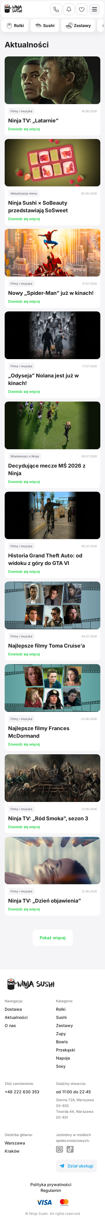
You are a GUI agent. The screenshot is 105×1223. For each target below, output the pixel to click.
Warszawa (15, 1142)
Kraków (12, 1151)
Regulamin (51, 1190)
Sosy (61, 1066)
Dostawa (13, 1009)
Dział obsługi (76, 1165)
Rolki (61, 1009)
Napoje (63, 1058)
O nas (10, 1025)
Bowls (62, 1041)
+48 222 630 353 (22, 1091)
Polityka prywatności (50, 1184)
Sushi (61, 1017)
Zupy (61, 1033)
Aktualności (16, 1017)
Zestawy (64, 1025)
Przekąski (65, 1049)
